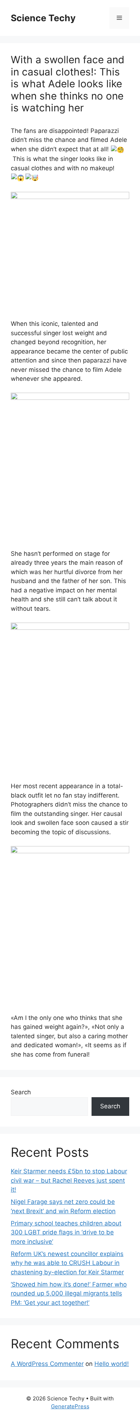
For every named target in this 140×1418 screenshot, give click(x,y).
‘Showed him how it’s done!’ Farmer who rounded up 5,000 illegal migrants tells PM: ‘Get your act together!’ (69, 1293)
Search (21, 1092)
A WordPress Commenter (47, 1363)
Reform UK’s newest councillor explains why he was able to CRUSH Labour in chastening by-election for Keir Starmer (67, 1263)
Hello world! (111, 1363)
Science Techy (43, 18)
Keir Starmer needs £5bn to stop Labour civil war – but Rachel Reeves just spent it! (69, 1180)
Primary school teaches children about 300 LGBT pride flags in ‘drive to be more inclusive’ (66, 1232)
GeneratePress (70, 1406)
